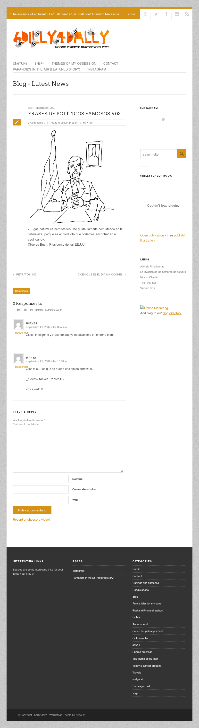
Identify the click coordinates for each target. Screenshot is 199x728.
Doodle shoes (141, 590)
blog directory (172, 313)
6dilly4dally (40, 715)
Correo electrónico (84, 489)
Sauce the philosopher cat (148, 631)
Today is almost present (64, 122)
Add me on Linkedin (177, 14)
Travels (137, 672)
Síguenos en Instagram (166, 128)
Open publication (152, 235)
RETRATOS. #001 (27, 274)
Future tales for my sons (147, 603)
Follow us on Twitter (156, 14)
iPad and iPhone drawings (148, 610)
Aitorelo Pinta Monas (152, 266)
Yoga (135, 693)
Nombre (77, 479)
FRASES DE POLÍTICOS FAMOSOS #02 (74, 113)
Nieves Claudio (149, 277)
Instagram (96, 69)
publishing (181, 235)
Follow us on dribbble (145, 14)
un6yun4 (20, 63)
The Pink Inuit (148, 282)
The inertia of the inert (145, 658)
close (131, 14)
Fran (89, 122)
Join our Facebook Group (166, 14)
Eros (135, 596)
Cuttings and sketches (146, 583)
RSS (187, 14)
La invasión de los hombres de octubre (163, 272)
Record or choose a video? (31, 519)
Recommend (140, 624)
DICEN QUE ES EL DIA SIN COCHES (100, 274)
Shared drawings (142, 652)
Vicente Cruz (148, 288)
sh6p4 (39, 63)
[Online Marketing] (154, 307)
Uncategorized (141, 686)
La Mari (137, 617)
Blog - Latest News (41, 84)
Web (75, 499)
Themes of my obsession (74, 63)
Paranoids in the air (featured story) (46, 69)
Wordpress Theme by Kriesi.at (67, 715)
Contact (110, 63)
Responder (21, 332)
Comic (136, 569)
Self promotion (141, 638)
